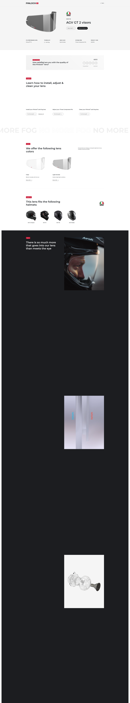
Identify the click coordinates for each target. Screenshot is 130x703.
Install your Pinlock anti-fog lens (36, 109)
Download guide (30, 114)
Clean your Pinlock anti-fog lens (89, 109)
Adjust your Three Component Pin (63, 109)
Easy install (70, 28)
